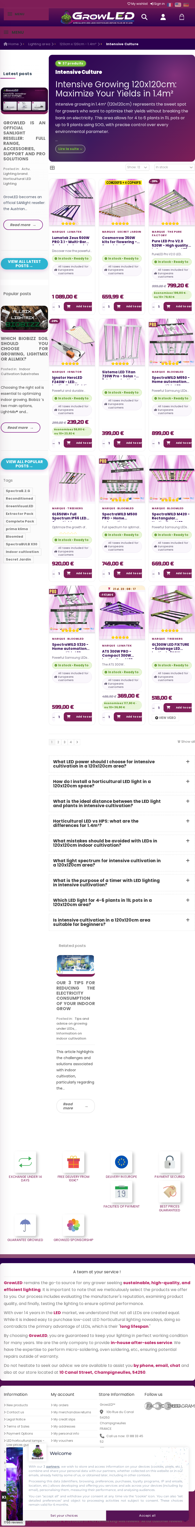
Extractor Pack (19, 513)
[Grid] (52, 168)
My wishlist (139, 4)
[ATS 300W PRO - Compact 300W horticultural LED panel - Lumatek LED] (122, 615)
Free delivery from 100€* (73, 1178)
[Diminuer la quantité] (53, 306)
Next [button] (49, 155)
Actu (25, 168)
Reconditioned (19, 498)
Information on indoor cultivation (71, 1036)
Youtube (160, 1406)
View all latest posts (24, 263)
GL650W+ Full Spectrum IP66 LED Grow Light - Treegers (69, 516)
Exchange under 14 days (25, 1178)
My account (62, 1395)
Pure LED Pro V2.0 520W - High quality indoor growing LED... (171, 243)
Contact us (15, 1413)
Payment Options (20, 1434)
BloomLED (175, 372)
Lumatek (74, 232)
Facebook (150, 1406)
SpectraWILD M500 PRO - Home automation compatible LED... (119, 516)
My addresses (64, 1427)
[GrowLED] (97, 17)
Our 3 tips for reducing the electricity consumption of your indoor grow (75, 996)
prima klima (17, 529)
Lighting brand (15, 173)
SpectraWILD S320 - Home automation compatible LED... (70, 647)
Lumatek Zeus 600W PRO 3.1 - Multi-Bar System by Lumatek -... (70, 240)
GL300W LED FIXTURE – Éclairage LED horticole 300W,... (170, 647)
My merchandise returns (72, 1413)
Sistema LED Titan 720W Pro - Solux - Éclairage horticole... (121, 374)
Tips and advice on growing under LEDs (72, 1023)
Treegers (75, 508)
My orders (61, 1405)
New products (17, 1405)
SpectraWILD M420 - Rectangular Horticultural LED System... (171, 516)
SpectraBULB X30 (21, 544)
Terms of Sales (18, 1427)
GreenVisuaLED (19, 506)
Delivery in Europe (121, 1176)
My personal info (66, 1434)
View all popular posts (24, 464)
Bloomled (14, 536)
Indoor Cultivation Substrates (20, 372)
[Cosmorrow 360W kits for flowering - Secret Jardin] (122, 201)
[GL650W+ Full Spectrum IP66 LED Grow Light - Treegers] (72, 478)
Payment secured (170, 1176)
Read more (68, 1106)
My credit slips (64, 1420)
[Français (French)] (170, 5)
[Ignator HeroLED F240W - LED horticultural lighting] (72, 341)
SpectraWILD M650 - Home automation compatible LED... (171, 380)
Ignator (74, 372)
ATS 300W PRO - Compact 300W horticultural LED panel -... (117, 654)
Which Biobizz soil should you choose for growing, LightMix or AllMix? (24, 348)
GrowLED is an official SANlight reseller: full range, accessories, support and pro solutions (24, 141)
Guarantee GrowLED (25, 1239)
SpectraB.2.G (18, 490)
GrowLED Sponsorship (73, 1239)
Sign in (159, 4)
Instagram (169, 1406)
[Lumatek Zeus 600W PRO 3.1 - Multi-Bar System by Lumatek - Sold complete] (72, 201)
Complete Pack (20, 521)
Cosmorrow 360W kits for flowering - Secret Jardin (119, 240)
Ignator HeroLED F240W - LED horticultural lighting (71, 380)
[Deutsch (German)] (186, 5)
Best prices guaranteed (169, 1208)
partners (52, 1466)
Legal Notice (16, 1420)
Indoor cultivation (22, 551)
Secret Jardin (129, 232)
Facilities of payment (122, 1206)
